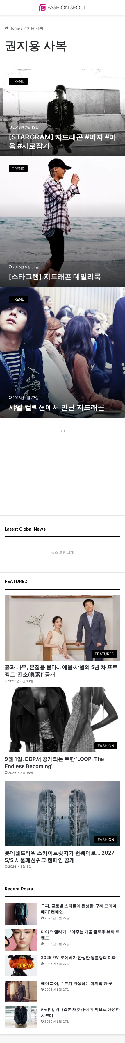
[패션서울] (62, 7)
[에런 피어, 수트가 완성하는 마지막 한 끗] (21, 991)
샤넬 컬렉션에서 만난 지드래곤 (57, 407)
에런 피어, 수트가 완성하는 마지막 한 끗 (76, 983)
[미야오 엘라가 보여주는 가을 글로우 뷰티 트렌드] (21, 940)
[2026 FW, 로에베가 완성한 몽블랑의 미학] (21, 965)
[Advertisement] (62, 471)
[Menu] (13, 9)
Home (14, 28)
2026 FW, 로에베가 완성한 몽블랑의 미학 (78, 957)
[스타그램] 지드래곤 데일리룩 (55, 276)
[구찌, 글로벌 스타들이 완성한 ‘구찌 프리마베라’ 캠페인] (21, 914)
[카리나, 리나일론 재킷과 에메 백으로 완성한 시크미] (21, 1017)
